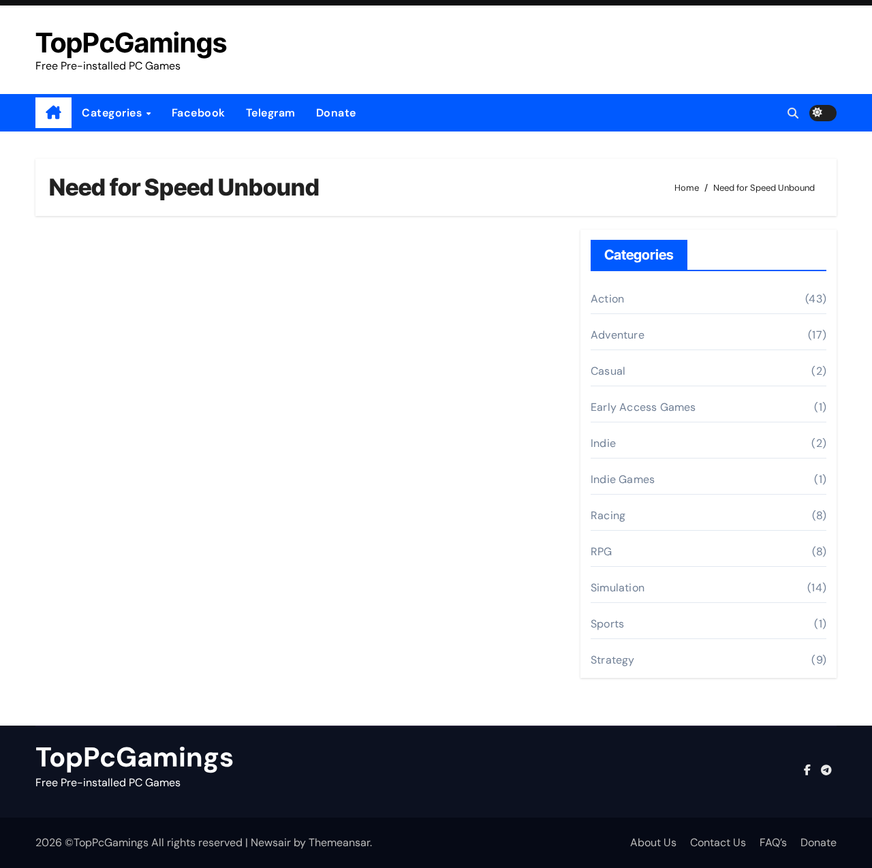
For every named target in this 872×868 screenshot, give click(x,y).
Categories (113, 113)
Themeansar (339, 842)
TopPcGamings (131, 42)
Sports (607, 624)
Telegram (271, 113)
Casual (608, 371)
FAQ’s (773, 842)
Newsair (271, 842)
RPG (601, 551)
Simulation (617, 587)
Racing (608, 515)
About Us (653, 842)
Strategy (613, 660)
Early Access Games (643, 407)
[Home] (53, 113)
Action (607, 299)
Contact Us (718, 842)
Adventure (617, 335)
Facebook (198, 113)
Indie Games (623, 479)
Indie (603, 443)
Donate (336, 113)
